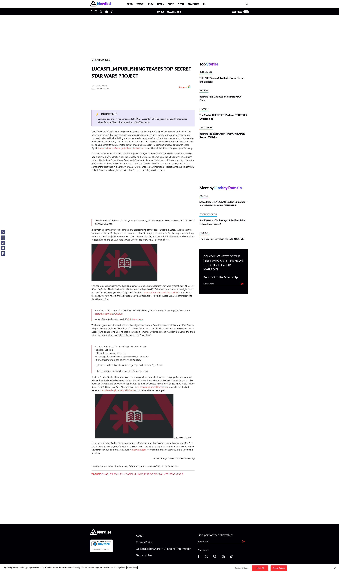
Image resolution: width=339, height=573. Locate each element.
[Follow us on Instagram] (214, 557)
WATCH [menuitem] (140, 4)
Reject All (260, 568)
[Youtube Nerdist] (106, 11)
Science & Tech (208, 214)
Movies (204, 90)
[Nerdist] (100, 4)
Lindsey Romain (100, 86)
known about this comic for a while (161, 292)
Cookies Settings (241, 568)
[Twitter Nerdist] (96, 11)
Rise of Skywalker (156, 474)
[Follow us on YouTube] (223, 557)
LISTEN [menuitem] (160, 4)
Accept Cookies (279, 568)
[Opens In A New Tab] (101, 543)
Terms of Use (144, 555)
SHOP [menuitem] (171, 4)
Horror (204, 232)
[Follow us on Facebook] (198, 557)
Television (206, 72)
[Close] (335, 568)
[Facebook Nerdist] (91, 11)
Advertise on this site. (101, 550)
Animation (206, 127)
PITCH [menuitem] (181, 4)
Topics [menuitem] (160, 11)
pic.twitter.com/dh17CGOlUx (108, 314)
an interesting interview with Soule (118, 390)
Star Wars (176, 474)
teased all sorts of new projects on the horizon (120, 148)
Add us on (182, 87)
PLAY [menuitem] (150, 4)
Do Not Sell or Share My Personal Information (163, 548)
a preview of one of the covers (153, 387)
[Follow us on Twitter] (206, 557)
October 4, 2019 (135, 319)
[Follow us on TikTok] (231, 557)
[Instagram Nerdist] (101, 11)
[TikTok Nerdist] (111, 11)
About (139, 535)
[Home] (100, 534)
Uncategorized (101, 59)
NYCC (140, 474)
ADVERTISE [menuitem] (193, 4)
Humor (204, 109)
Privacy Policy (144, 542)
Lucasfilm (129, 474)
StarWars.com (139, 450)
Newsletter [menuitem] (174, 11)
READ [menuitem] (130, 4)
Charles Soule (112, 474)
